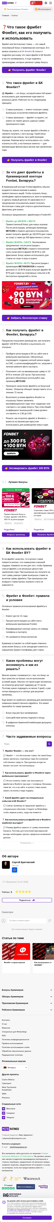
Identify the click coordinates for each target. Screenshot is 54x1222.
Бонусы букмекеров (12, 990)
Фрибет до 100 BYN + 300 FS (20, 221)
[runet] (4, 1179)
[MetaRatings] (10, 1129)
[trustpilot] (8, 1187)
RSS (4, 1036)
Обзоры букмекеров (12, 997)
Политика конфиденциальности (15, 1039)
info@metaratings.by (18, 1147)
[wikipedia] (32, 1179)
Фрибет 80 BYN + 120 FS (18, 242)
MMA (4, 1094)
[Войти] (46, 3)
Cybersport (6, 1083)
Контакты (6, 1020)
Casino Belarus (8, 1080)
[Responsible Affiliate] (12, 1195)
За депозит (18, 523)
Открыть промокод (16, 535)
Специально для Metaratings (14, 1032)
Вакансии (6, 1028)
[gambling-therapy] (43, 1187)
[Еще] (50, 3)
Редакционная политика (12, 1055)
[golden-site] (15, 1179)
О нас (4, 1024)
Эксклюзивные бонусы (17, 9)
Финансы (6, 1098)
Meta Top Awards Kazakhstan (9, 1088)
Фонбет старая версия (14, 962)
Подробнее (9, 529)
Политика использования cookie (15, 1047)
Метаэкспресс (44, 9)
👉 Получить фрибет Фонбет (27, 69)
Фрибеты (8, 523)
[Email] (14, 870)
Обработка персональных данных (16, 1051)
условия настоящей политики (18, 1210)
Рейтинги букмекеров (13, 1010)
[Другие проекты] (9, 3)
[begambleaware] (25, 1187)
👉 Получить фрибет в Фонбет (27, 160)
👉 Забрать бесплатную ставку (27, 318)
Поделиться (25, 900)
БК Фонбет (27, 51)
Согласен (27, 1218)
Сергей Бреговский (23, 862)
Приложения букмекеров (15, 1003)
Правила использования (12, 1043)
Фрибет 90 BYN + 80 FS (18, 263)
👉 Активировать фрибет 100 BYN (27, 468)
